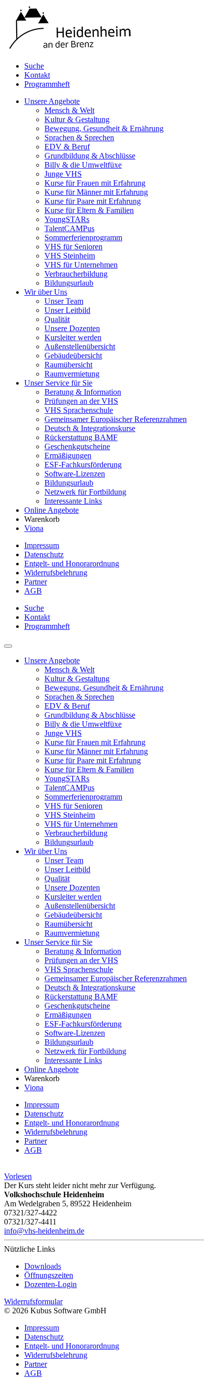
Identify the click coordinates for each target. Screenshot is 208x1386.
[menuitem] (114, 66)
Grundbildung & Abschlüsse (89, 155)
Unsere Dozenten (72, 328)
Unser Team (63, 301)
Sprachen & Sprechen (79, 137)
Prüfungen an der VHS (81, 401)
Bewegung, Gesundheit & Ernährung (104, 128)
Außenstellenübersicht (79, 346)
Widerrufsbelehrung (55, 572)
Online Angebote (51, 510)
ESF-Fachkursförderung (83, 464)
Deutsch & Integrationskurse (89, 428)
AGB (33, 591)
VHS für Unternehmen (81, 264)
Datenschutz (44, 554)
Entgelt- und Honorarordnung (71, 563)
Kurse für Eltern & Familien (89, 210)
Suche (34, 66)
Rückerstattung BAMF (81, 437)
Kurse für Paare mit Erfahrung (92, 201)
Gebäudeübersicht (73, 355)
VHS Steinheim (69, 255)
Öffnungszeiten (48, 1275)
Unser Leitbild (67, 310)
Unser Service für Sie (58, 383)
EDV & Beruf (67, 146)
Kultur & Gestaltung (77, 119)
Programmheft (47, 84)
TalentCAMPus (69, 228)
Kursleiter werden (72, 337)
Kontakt (37, 75)
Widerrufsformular (33, 1301)
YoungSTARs (66, 219)
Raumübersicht (68, 364)
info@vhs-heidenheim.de (44, 1231)
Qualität (57, 319)
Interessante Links (73, 501)
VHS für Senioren (73, 246)
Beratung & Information (82, 392)
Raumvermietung (71, 373)
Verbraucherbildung (76, 274)
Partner (35, 581)
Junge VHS (63, 174)
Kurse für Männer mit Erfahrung (96, 192)
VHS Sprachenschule (78, 410)
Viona (33, 528)
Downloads (42, 1266)
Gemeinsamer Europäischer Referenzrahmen (115, 419)
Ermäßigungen (67, 455)
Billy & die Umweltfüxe (83, 165)
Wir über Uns (45, 292)
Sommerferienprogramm (83, 237)
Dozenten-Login (50, 1284)
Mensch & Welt (69, 110)
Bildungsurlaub (68, 283)
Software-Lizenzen (74, 473)
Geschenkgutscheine (77, 446)
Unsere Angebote (52, 101)
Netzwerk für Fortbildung (85, 492)
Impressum (41, 545)
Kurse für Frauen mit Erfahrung (94, 183)
